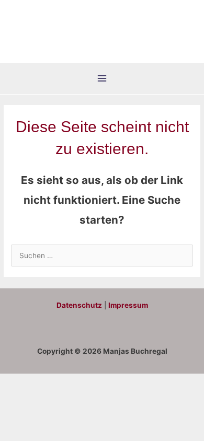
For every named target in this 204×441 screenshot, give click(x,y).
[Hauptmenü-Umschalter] (102, 78)
